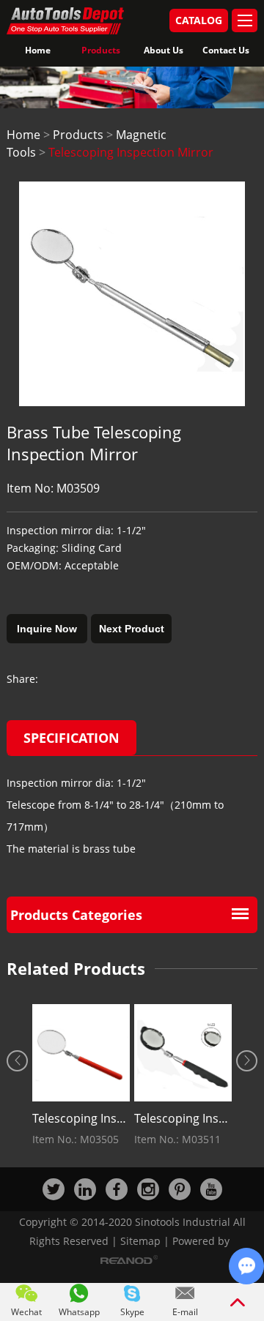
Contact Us (225, 50)
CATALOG (198, 20)
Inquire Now (47, 629)
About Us (163, 50)
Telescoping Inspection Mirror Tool (81, 1118)
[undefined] (132, 294)
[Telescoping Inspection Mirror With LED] (183, 1052)
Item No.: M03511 (177, 1139)
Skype (132, 1312)
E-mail (185, 1312)
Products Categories (76, 915)
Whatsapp (79, 1312)
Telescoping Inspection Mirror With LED (183, 1118)
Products (100, 50)
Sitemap (140, 1241)
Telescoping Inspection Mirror (130, 152)
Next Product (131, 629)
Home (38, 50)
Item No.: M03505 (75, 1139)
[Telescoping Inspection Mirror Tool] (81, 1052)
